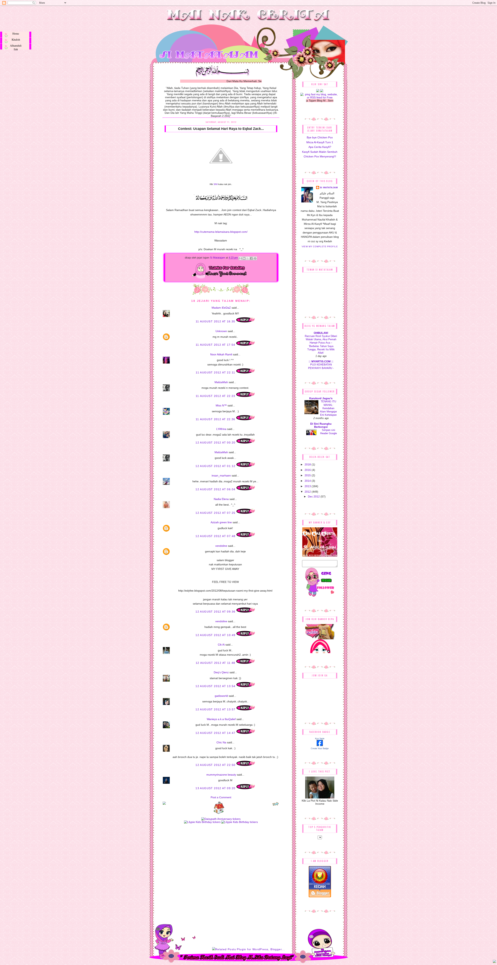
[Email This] (240, 258)
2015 (308, 475)
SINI (216, 184)
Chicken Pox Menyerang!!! (320, 156)
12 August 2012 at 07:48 (215, 536)
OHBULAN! (321, 332)
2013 (308, 486)
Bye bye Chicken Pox (320, 137)
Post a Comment (221, 797)
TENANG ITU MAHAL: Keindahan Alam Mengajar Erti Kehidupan (328, 408)
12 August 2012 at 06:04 (215, 489)
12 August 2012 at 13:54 (215, 686)
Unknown (221, 331)
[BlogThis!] (244, 258)
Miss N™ (221, 405)
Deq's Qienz (221, 672)
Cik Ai (221, 644)
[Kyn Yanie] (320, 745)
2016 (308, 469)
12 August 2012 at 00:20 (215, 442)
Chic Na (221, 742)
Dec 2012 (314, 496)
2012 (308, 491)
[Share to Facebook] (251, 258)
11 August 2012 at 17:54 (216, 344)
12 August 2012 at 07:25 (215, 512)
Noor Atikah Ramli (221, 354)
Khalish (16, 39)
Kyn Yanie (319, 738)
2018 (308, 464)
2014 (308, 480)
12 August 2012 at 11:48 (216, 662)
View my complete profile (320, 246)
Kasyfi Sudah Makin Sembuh (319, 151)
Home (15, 33)
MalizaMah (221, 382)
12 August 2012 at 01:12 (215, 466)
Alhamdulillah (16, 46)
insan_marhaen (221, 475)
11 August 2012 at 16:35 (216, 321)
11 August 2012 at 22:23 (216, 395)
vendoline (221, 545)
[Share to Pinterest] (255, 258)
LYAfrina (221, 428)
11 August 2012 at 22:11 (216, 372)
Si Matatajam (218, 257)
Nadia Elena (221, 499)
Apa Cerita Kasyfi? (319, 146)
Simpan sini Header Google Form (328, 433)
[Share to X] (248, 258)
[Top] (494, 962)
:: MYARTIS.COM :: (321, 361)
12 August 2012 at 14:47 (215, 732)
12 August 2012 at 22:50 (215, 764)
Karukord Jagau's (321, 398)
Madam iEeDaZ (221, 307)
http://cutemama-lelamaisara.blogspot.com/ (221, 231)
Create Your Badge (320, 748)
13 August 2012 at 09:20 (215, 788)
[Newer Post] (164, 803)
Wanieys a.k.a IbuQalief (221, 719)
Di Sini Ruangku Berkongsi (321, 425)
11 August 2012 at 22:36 (216, 419)
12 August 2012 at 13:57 (215, 709)
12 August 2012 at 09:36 (215, 611)
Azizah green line (221, 522)
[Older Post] (275, 805)
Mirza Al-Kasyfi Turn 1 (319, 142)
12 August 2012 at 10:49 (215, 635)
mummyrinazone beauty (221, 774)
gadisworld (221, 695)
